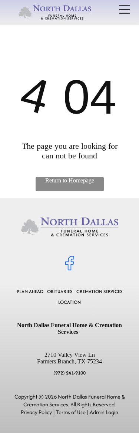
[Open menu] (124, 9)
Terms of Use (71, 412)
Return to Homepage (69, 180)
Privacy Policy (36, 412)
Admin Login (104, 412)
